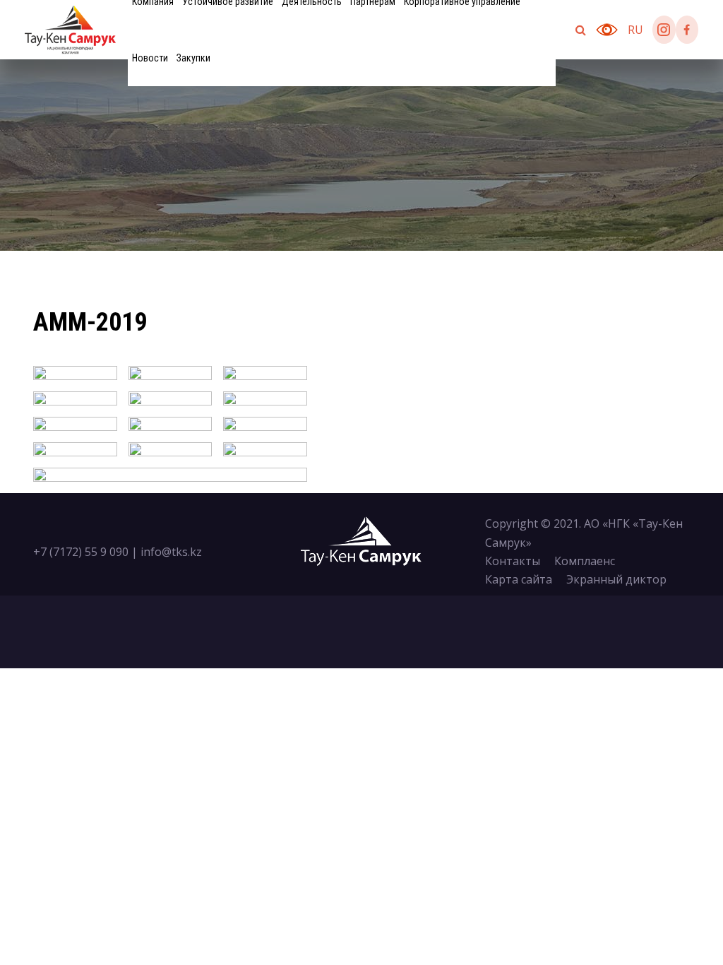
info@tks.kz (171, 552)
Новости (150, 58)
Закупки (193, 58)
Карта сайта (518, 579)
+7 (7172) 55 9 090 (81, 552)
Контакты (512, 561)
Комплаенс (584, 561)
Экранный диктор (616, 579)
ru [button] (635, 29)
